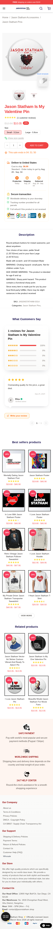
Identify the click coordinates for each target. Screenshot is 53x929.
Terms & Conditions (11, 812)
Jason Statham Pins (12, 22)
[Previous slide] (7, 57)
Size (6, 128)
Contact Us (8, 848)
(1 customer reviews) (26, 118)
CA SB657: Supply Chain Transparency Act (22, 824)
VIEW (13, 469)
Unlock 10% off (6, 916)
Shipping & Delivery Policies (15, 836)
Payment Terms (10, 840)
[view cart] (49, 8)
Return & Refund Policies (14, 844)
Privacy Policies (10, 816)
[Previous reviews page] (32, 423)
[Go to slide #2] (34, 95)
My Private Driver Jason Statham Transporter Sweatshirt (13, 598)
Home (5, 17)
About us (7, 808)
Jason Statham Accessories (25, 17)
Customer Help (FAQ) (12, 852)
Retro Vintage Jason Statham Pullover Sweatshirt (13, 556)
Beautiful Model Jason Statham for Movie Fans (38, 702)
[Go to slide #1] (19, 95)
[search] (41, 8)
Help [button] (48, 925)
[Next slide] (46, 57)
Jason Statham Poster (39, 475)
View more (26, 616)
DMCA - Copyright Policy (14, 820)
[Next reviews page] (45, 423)
